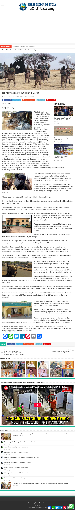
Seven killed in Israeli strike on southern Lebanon (17, 462)
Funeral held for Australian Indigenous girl (16, 467)
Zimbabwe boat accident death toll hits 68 (23, 46)
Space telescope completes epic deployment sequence (61, 351)
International (9, 50)
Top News (31, 96)
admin (5, 96)
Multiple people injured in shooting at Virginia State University (21, 457)
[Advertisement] (37, 29)
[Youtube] (39, 505)
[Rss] (36, 505)
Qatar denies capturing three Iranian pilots (63, 138)
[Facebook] (37, 505)
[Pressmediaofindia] (37, 6)
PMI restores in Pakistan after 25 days (14, 478)
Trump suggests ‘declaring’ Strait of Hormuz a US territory (62, 119)
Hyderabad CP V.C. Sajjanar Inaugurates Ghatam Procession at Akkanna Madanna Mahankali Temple (40, 483)
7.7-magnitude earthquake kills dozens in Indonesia (18, 473)
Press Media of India (41, 503)
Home (3, 50)
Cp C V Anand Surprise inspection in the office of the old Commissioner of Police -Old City (14, 352)
